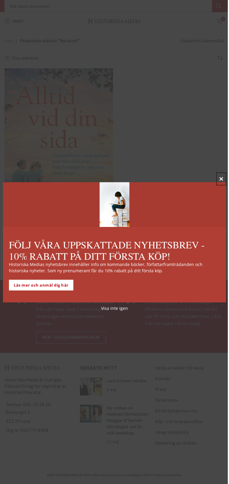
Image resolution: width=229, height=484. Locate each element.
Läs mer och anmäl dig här (41, 285)
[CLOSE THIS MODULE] (221, 179)
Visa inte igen (114, 308)
